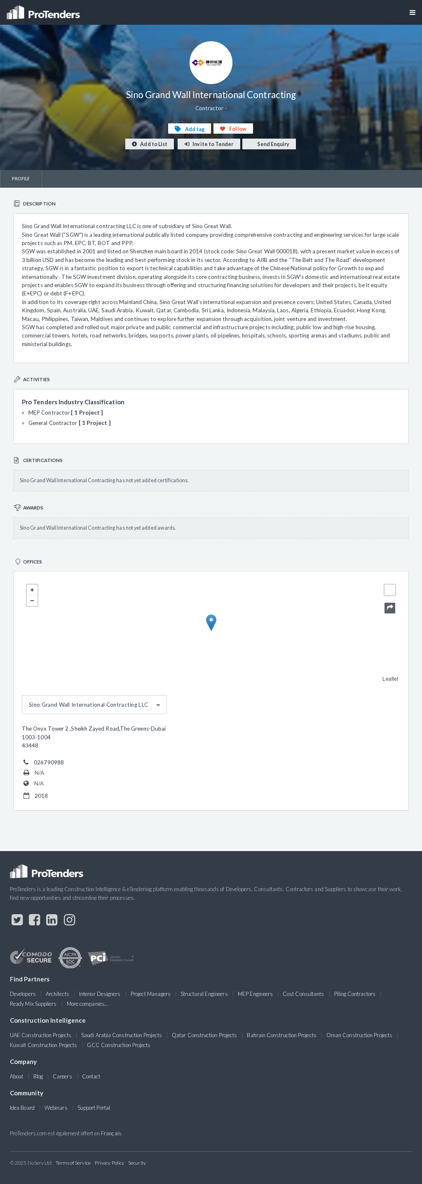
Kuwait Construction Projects (43, 1045)
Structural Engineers (204, 994)
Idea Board (22, 1107)
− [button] (32, 600)
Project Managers (151, 994)
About (16, 1076)
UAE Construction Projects (40, 1035)
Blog (38, 1076)
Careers (62, 1076)
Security (137, 1163)
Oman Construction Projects (359, 1035)
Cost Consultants (303, 994)
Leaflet (390, 678)
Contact (91, 1076)
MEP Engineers (255, 994)
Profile (21, 178)
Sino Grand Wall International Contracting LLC (88, 704)
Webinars (56, 1107)
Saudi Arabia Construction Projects (121, 1035)
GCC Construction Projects (118, 1045)
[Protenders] (44, 9)
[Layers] (389, 590)
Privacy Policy (109, 1163)
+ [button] (32, 590)
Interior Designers (99, 994)
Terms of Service (73, 1163)
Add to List (153, 144)
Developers (23, 994)
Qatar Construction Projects (204, 1035)
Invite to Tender (212, 144)
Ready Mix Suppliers (33, 1003)
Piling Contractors (354, 994)
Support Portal (93, 1107)
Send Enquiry (272, 144)
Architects (57, 994)
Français (111, 1133)
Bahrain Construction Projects (281, 1035)
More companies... (87, 1003)
